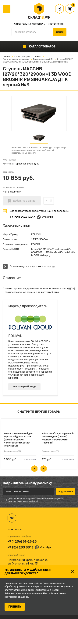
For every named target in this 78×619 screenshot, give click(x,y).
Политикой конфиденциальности (40, 590)
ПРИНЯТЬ (14, 606)
